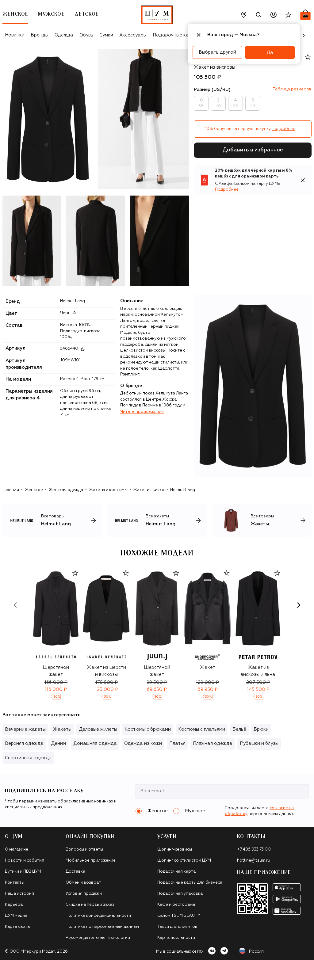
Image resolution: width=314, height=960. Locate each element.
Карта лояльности (176, 938)
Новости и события (24, 861)
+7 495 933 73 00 (254, 849)
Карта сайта (17, 927)
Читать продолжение (142, 412)
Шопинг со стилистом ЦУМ (184, 861)
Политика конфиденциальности (98, 916)
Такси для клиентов (177, 927)
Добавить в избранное (253, 150)
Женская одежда (66, 490)
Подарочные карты (175, 35)
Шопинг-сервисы (174, 849)
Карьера (14, 905)
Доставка (75, 872)
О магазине (16, 849)
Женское (34, 490)
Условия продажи (84, 894)
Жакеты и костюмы (108, 490)
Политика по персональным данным (102, 927)
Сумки (106, 35)
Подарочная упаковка (180, 894)
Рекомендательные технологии (98, 938)
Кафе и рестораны (176, 905)
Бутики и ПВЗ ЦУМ (23, 872)
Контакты (14, 883)
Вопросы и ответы (84, 849)
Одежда (64, 35)
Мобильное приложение (91, 861)
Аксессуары (133, 35)
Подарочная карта (176, 872)
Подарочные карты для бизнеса (189, 883)
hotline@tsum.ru (253, 861)
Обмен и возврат (83, 883)
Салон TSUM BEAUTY (178, 916)
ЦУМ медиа (16, 916)
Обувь (86, 35)
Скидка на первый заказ (90, 905)
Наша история (19, 894)
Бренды (39, 35)
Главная (10, 490)
